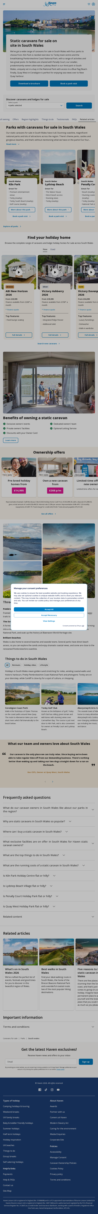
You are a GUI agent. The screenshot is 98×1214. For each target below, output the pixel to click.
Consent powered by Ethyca (72, 626)
